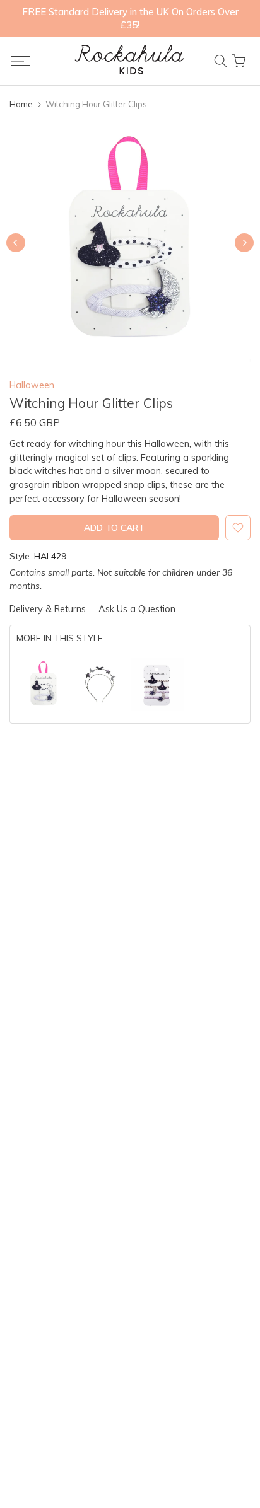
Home (21, 104)
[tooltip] (43, 685)
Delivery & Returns (47, 609)
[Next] (244, 242)
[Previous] (15, 242)
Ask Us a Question (136, 609)
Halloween (31, 385)
